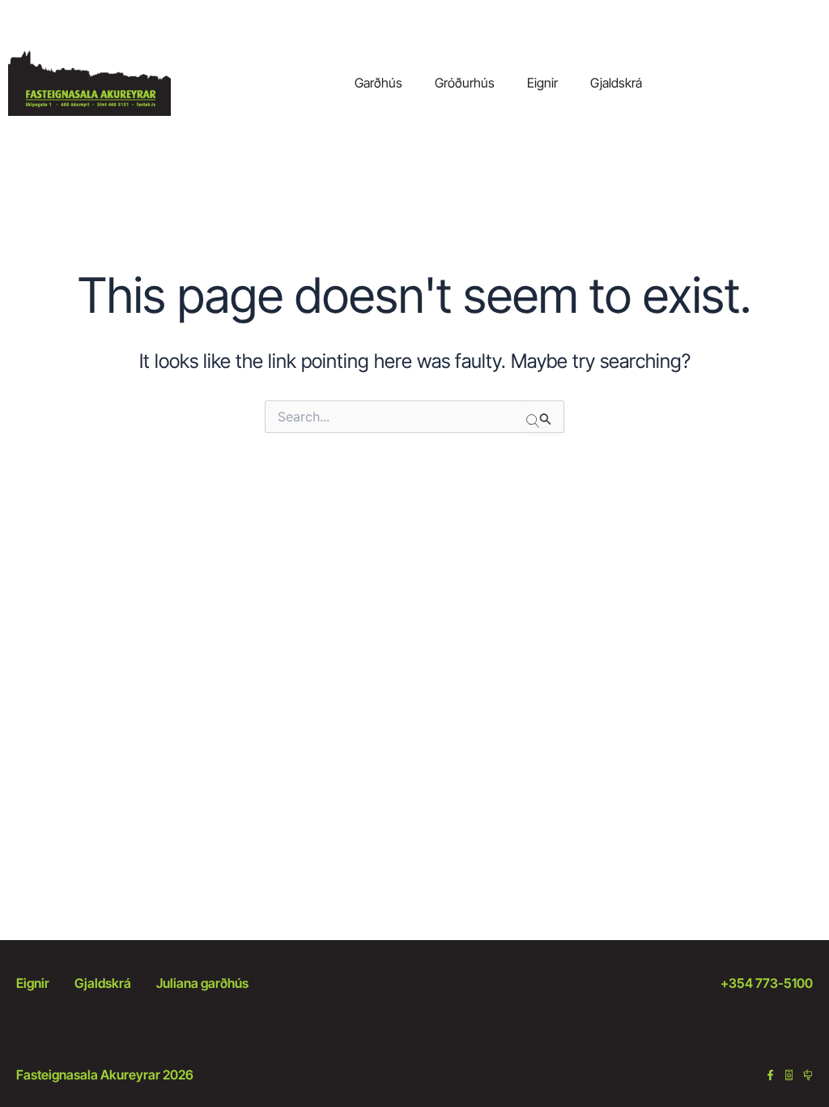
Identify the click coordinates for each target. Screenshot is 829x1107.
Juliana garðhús (202, 983)
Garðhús (378, 83)
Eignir (542, 83)
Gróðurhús (465, 83)
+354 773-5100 (767, 983)
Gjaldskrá (616, 83)
